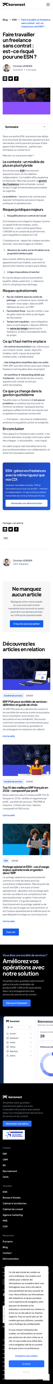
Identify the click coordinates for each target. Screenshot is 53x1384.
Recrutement (10, 1171)
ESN (22, 170)
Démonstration (11, 1258)
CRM (5, 1159)
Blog (5, 1247)
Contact (7, 1252)
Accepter (26, 1363)
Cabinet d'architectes (14, 1203)
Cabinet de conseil (13, 1209)
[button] (47, 4)
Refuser (26, 1371)
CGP (5, 1226)
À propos (8, 1241)
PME (5, 1220)
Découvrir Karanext (16, 1003)
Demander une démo (17, 1123)
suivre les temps (19, 328)
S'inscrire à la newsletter (26, 623)
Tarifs (5, 1176)
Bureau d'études (12, 1197)
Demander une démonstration (26, 503)
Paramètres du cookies (26, 1355)
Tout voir (10, 932)
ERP (5, 1153)
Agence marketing (13, 1214)
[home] (14, 4)
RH (4, 1165)
